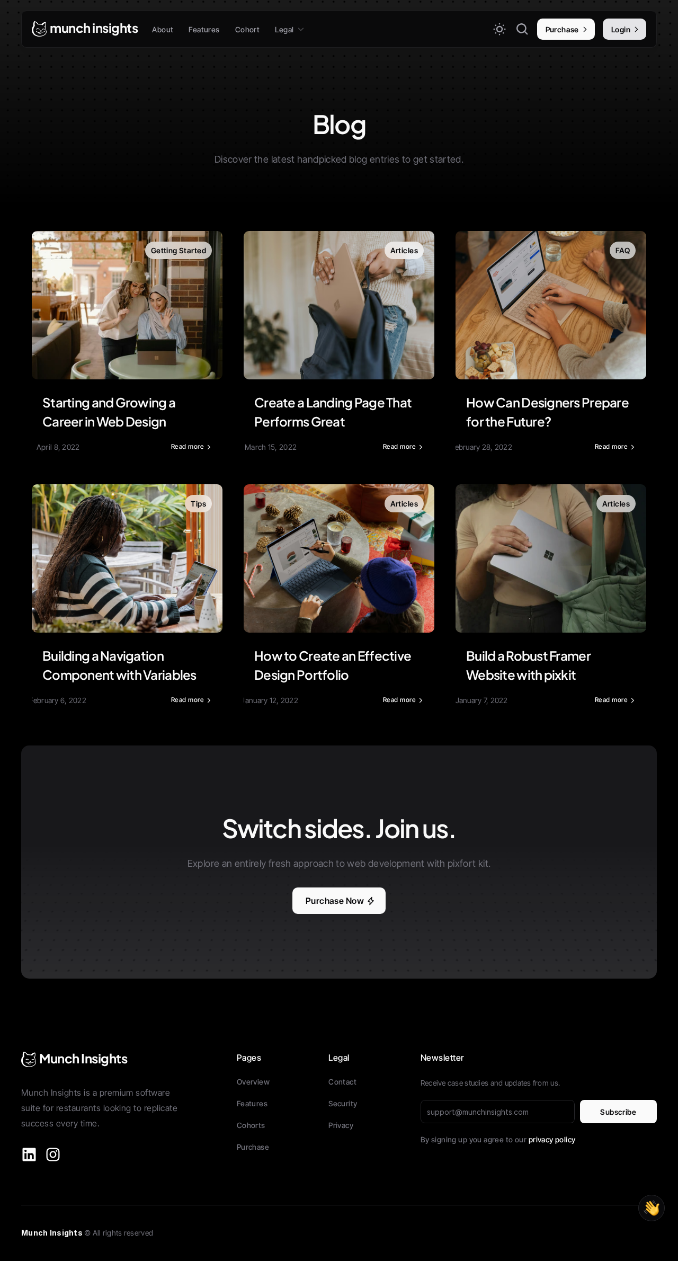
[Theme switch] (499, 29)
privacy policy (552, 1139)
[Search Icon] (522, 29)
